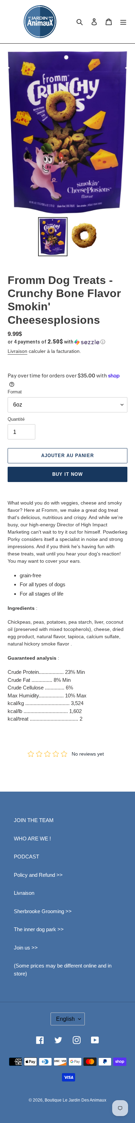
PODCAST (26, 856)
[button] (56, 341)
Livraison (17, 351)
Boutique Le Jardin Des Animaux (75, 1100)
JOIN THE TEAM (34, 820)
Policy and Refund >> (38, 875)
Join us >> (26, 948)
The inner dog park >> (39, 929)
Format (15, 391)
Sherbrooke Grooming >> (43, 911)
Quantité (16, 419)
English (65, 1019)
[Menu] (123, 21)
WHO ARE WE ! (32, 838)
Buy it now (67, 474)
